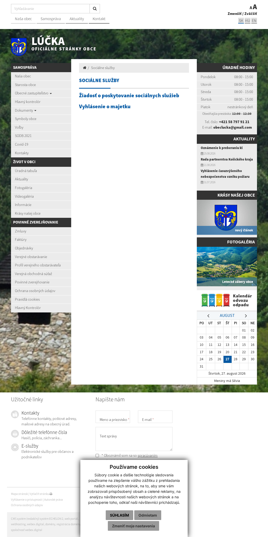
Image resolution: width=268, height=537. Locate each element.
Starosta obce (25, 84)
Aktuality (77, 18)
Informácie (23, 204)
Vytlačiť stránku (39, 494)
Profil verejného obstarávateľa (38, 265)
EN (254, 20)
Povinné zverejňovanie (32, 282)
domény (50, 524)
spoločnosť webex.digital (26, 530)
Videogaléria (24, 196)
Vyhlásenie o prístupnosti (26, 499)
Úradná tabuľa (26, 170)
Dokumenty (24, 110)
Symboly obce (25, 118)
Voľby (19, 127)
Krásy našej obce (28, 213)
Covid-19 (21, 144)
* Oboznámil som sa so (129, 458)
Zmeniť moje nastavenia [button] (133, 526)
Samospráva (51, 18)
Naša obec (23, 18)
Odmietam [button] (147, 515)
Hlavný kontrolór (28, 101)
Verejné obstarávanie (31, 256)
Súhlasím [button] (119, 515)
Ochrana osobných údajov (35, 290)
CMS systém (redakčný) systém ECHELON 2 (37, 519)
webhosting (18, 524)
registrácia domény (69, 524)
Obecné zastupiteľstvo (32, 93)
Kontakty (22, 153)
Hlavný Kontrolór (28, 307)
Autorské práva (53, 499)
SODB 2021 (23, 135)
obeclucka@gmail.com (232, 127)
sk (241, 20)
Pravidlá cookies (27, 299)
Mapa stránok (19, 494)
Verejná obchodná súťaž (33, 273)
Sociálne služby (103, 67)
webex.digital (35, 524)
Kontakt (99, 18)
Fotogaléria (23, 187)
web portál (71, 519)
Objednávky (24, 248)
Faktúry (20, 239)
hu (247, 20)
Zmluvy (20, 231)
